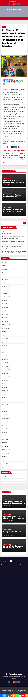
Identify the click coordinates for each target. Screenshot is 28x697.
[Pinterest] (14, 81)
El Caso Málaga (14, 9)
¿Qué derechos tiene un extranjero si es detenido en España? (13, 503)
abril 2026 (4, 272)
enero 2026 (5, 283)
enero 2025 (5, 321)
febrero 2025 (5, 317)
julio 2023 (4, 383)
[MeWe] (17, 81)
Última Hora (11, 499)
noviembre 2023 (6, 369)
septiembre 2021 (6, 460)
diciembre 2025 (6, 286)
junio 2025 (4, 303)
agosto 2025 (5, 300)
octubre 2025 (5, 293)
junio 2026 (4, 265)
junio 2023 (4, 387)
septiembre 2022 (6, 418)
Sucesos (9, 178)
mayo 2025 (5, 307)
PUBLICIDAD (6, 499)
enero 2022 (5, 446)
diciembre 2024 (6, 324)
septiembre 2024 (6, 335)
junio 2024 (4, 345)
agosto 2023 (5, 380)
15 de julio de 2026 (8, 535)
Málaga (5, 178)
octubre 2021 (5, 456)
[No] (26, 692)
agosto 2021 (5, 463)
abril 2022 (4, 435)
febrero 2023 (5, 401)
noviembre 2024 (6, 328)
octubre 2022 (5, 415)
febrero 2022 (5, 442)
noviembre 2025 (6, 290)
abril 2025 (4, 310)
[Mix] (19, 81)
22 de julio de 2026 (8, 505)
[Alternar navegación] (13, 18)
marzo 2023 (5, 397)
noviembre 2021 (6, 453)
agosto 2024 (5, 338)
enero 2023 (5, 404)
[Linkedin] (12, 81)
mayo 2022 (5, 432)
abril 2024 (4, 352)
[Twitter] (7, 81)
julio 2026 (4, 262)
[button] (23, 18)
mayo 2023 (5, 390)
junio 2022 (4, 428)
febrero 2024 (5, 359)
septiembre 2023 (6, 376)
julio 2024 (4, 342)
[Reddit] (9, 81)
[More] (4, 84)
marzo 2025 (5, 314)
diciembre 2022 (6, 408)
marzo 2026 (5, 276)
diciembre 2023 (6, 366)
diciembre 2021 (6, 449)
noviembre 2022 (6, 411)
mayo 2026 (5, 269)
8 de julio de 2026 (8, 550)
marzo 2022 (5, 439)
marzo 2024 (5, 355)
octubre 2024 (5, 331)
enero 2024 (5, 362)
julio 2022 (4, 425)
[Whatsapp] (22, 81)
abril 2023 (4, 394)
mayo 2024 (5, 349)
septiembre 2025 (6, 296)
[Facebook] (4, 81)
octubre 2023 (5, 373)
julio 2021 (4, 467)
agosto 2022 (5, 421)
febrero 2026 (5, 279)
